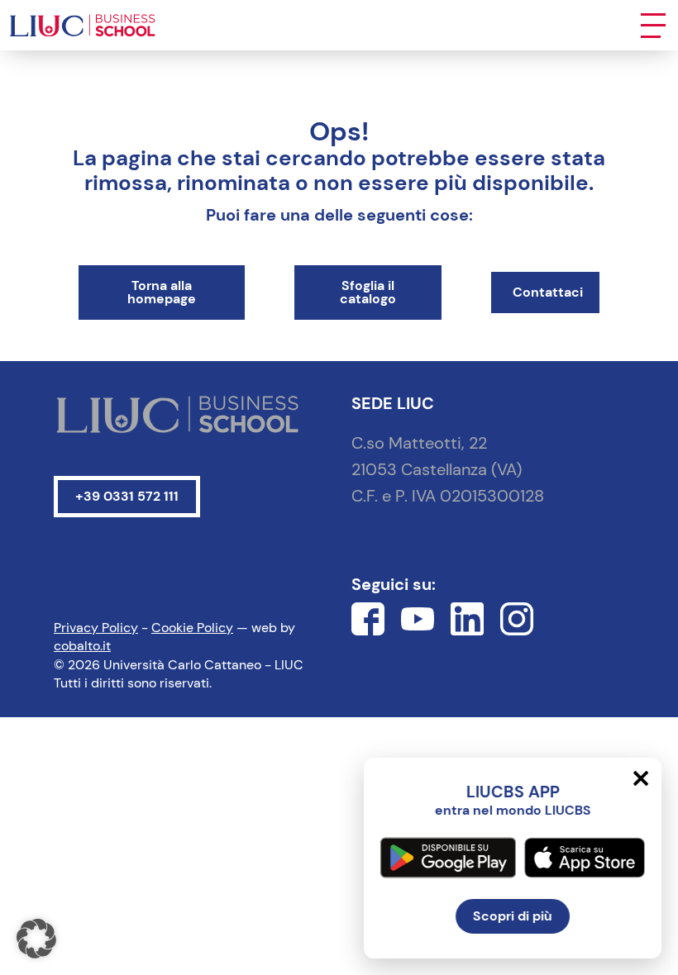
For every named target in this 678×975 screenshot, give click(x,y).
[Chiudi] (640, 778)
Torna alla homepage (161, 292)
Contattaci (548, 292)
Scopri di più (512, 916)
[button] (36, 938)
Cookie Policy (192, 627)
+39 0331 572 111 (127, 496)
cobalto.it (82, 645)
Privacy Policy (96, 627)
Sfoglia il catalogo (368, 292)
